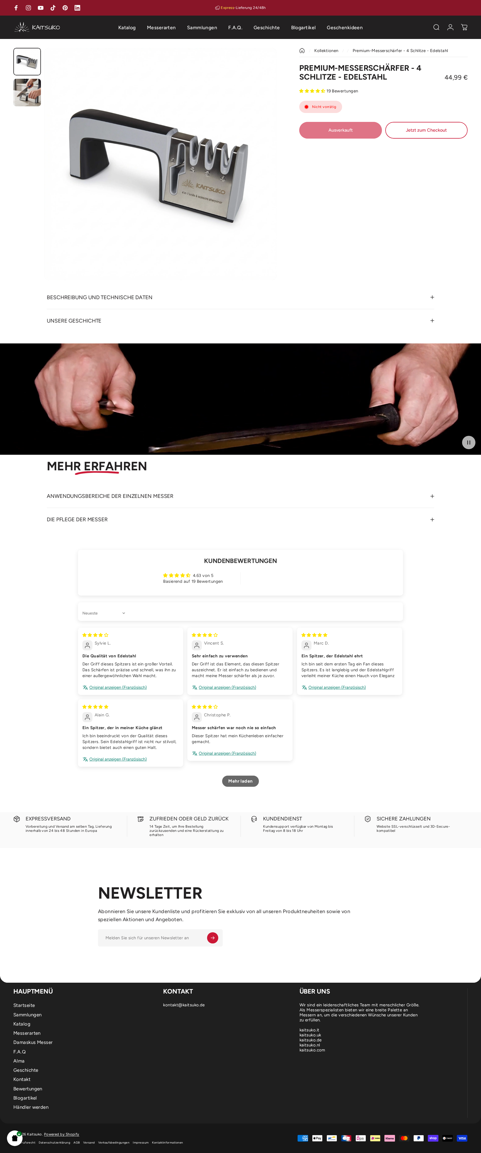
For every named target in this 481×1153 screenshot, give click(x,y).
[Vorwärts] (262, 176)
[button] (15, 1138)
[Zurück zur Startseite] (302, 50)
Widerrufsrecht (24, 1142)
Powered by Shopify (61, 1134)
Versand (89, 1142)
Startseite (24, 1005)
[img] (95, 635)
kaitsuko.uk (310, 1035)
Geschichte (25, 1070)
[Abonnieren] (212, 937)
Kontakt (21, 1079)
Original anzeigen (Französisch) (118, 687)
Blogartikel (25, 1098)
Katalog (21, 1024)
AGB (76, 1142)
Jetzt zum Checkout (426, 130)
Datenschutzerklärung (54, 1142)
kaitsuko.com (312, 1050)
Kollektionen (326, 50)
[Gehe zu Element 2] (27, 92)
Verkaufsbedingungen (114, 1142)
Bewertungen (27, 1088)
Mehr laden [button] (240, 781)
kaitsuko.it (310, 1029)
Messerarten (27, 1033)
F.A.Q (19, 1051)
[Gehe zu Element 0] (27, 61)
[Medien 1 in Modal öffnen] (160, 164)
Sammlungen (27, 1014)
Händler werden (30, 1107)
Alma (19, 1061)
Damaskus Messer (33, 1042)
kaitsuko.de (311, 1040)
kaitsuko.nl (310, 1045)
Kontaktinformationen (167, 1142)
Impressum (141, 1142)
